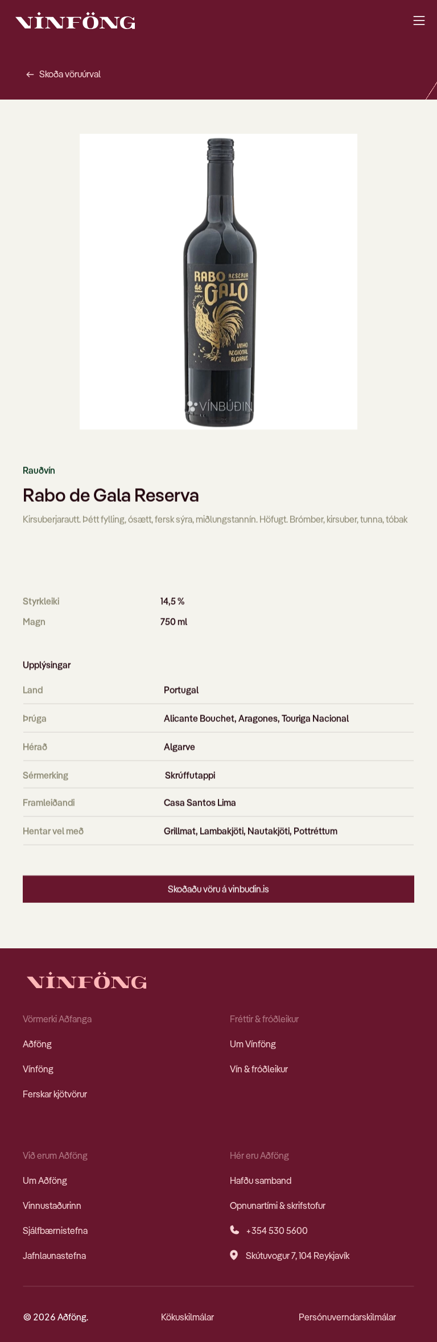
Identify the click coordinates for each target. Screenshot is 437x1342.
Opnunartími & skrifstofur (277, 1205)
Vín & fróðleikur (259, 1069)
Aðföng (37, 1044)
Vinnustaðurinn (52, 1205)
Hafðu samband (260, 1180)
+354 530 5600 (277, 1230)
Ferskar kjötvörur (55, 1094)
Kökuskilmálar (187, 1317)
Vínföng (38, 1069)
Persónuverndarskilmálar (347, 1317)
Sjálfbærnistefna (55, 1230)
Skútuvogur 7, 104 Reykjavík (297, 1255)
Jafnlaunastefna (54, 1255)
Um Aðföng (45, 1180)
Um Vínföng (253, 1044)
